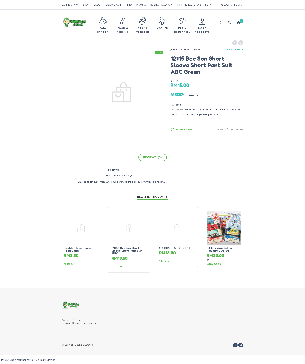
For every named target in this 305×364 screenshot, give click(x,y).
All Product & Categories (200, 110)
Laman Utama (70, 4)
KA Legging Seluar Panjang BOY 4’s (219, 249)
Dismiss (51, 359)
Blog (97, 4)
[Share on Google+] (240, 129)
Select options (214, 264)
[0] (239, 23)
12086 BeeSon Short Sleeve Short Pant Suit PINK (126, 251)
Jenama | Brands (180, 50)
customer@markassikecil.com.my (79, 322)
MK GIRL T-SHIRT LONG (175, 248)
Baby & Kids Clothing (228, 110)
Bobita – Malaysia (161, 4)
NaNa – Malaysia (136, 4)
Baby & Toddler (179, 114)
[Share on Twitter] (231, 129)
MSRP (176, 95)
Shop (86, 4)
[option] (122, 92)
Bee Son (198, 50)
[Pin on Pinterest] (236, 129)
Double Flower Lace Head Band (77, 249)
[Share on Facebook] (226, 129)
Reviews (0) (152, 157)
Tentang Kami (113, 4)
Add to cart (69, 264)
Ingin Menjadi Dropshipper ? (194, 4)
